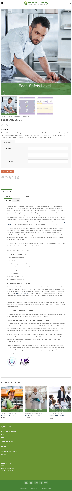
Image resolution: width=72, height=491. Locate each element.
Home (3, 117)
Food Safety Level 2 (22, 293)
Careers (3, 454)
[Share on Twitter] (9, 177)
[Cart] (70, 3)
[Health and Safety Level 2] (12, 399)
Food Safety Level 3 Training (33, 415)
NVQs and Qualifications (8, 431)
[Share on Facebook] (6, 177)
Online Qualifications (29, 486)
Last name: (8, 155)
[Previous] (4, 52)
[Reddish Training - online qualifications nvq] (36, 3)
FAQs (52, 486)
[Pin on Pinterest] (15, 177)
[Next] (67, 52)
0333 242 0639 (8, 470)
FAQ (2, 438)
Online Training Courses (22, 117)
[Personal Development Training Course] (60, 399)
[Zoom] (3, 93)
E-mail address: (9, 161)
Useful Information (7, 441)
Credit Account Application (9, 451)
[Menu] (2, 3)
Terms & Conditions (43, 486)
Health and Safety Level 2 (8, 415)
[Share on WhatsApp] (2, 177)
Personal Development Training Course (58, 416)
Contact (57, 486)
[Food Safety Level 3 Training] (36, 399)
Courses (9, 117)
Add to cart (8, 171)
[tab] (8, 200)
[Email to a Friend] (12, 177)
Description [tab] (7, 191)
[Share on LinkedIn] (18, 177)
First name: (8, 148)
